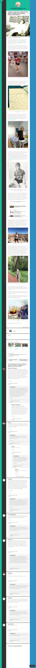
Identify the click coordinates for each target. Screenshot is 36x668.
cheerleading (12, 354)
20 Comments (11, 356)
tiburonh (10, 479)
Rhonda (9, 422)
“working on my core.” (12, 119)
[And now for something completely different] (18, 345)
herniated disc (20, 41)
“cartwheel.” (14, 159)
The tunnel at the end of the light (13, 360)
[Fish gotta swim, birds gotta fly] (11, 345)
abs (9, 354)
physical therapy (12, 355)
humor (25, 354)
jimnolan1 (10, 573)
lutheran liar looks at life (18, 8)
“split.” (11, 160)
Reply (10, 384)
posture (16, 355)
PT (18, 355)
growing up (17, 354)
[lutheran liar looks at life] (18, 4)
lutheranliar (12, 435)
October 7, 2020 (11, 353)
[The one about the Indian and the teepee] (25, 345)
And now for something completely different (23, 360)
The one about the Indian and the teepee (25, 348)
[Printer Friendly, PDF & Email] (25, 327)
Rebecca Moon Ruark (12, 368)
